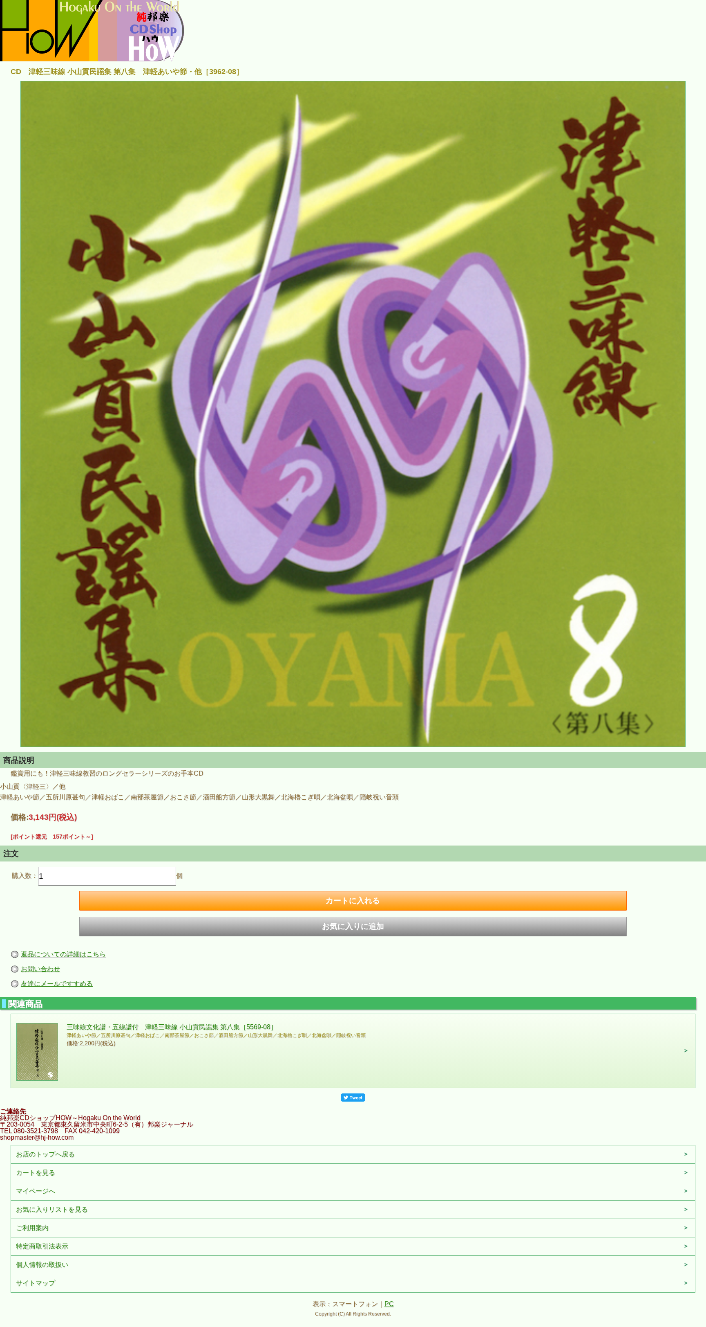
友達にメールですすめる (57, 983)
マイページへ (35, 1191)
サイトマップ (35, 1283)
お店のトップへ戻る (45, 1154)
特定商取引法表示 (42, 1246)
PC (389, 1303)
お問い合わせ (40, 968)
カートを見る (35, 1172)
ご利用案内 (32, 1227)
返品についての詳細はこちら (63, 954)
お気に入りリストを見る (52, 1209)
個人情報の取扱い (42, 1264)
